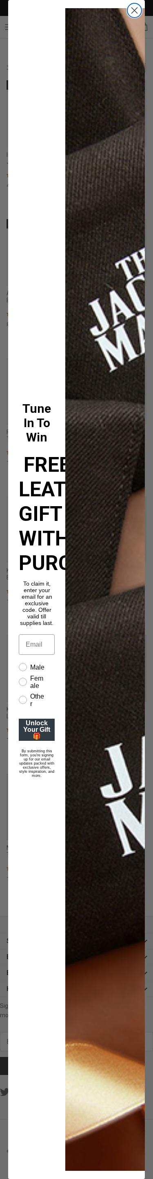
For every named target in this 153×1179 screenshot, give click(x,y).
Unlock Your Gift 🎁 (36, 730)
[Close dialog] (134, 10)
